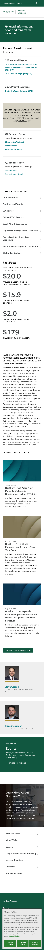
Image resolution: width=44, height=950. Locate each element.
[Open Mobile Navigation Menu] (39, 12)
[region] (22, 928)
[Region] (36, 3)
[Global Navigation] (22, 3)
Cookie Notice (13, 936)
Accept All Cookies (35, 943)
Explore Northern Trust (11, 3)
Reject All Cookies (22, 943)
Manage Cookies (10, 943)
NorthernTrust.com (10, 901)
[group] (22, 69)
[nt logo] (17, 12)
